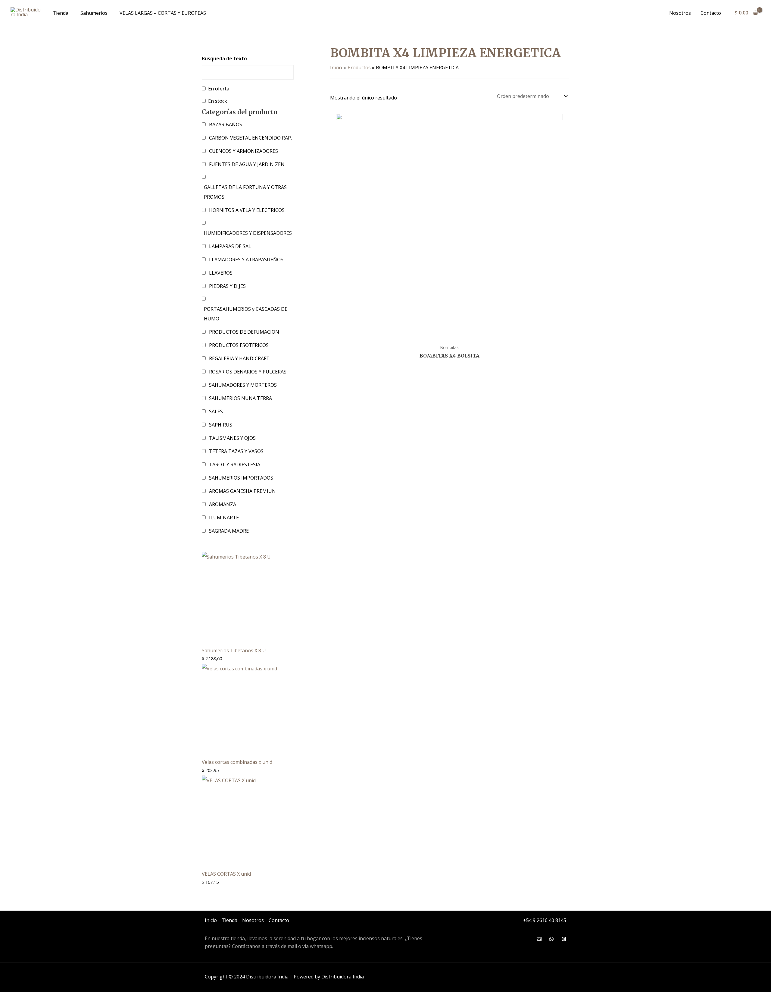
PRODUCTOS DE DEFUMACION (244, 332)
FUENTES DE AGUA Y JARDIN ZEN (247, 164)
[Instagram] (563, 939)
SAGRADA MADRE (229, 530)
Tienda (60, 13)
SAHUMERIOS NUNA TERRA (240, 398)
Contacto (711, 13)
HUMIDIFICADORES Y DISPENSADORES (248, 233)
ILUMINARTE (224, 517)
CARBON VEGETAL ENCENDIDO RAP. (250, 137)
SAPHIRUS (220, 424)
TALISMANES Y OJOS (232, 438)
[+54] (551, 939)
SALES (216, 411)
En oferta (218, 88)
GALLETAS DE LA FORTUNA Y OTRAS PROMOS (245, 192)
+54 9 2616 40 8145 (544, 920)
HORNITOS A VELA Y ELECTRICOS (247, 210)
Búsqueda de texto (224, 58)
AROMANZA (222, 504)
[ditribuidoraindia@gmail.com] (539, 939)
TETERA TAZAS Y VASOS (236, 451)
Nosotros (680, 13)
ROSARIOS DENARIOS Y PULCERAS (247, 371)
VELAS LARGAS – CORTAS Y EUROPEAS (163, 13)
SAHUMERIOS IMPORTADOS (241, 477)
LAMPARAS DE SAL (230, 246)
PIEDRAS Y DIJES (227, 286)
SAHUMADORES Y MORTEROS (243, 385)
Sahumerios (94, 13)
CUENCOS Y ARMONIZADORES (243, 151)
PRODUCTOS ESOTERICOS (239, 345)
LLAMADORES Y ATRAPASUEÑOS (246, 259)
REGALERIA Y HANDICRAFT (239, 358)
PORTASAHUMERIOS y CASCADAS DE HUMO (245, 314)
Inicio (211, 920)
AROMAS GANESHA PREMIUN (242, 491)
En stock (217, 101)
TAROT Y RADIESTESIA (234, 464)
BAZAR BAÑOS (225, 124)
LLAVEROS (221, 272)
